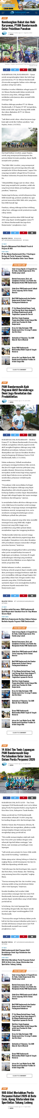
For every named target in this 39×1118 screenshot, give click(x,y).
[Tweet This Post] (15, 69)
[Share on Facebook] (6, 69)
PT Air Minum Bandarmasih (12, 240)
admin (11, 34)
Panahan (18, 238)
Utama (26, 240)
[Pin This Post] (23, 69)
